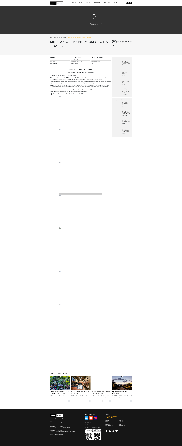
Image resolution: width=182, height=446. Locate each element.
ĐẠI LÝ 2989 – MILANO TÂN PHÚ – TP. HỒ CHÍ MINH (126, 112)
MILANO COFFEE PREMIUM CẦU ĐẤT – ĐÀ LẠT (79, 37)
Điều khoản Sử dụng (89, 422)
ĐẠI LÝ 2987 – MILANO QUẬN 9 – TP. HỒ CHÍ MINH (126, 130)
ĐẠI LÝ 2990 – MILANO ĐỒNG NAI (125, 103)
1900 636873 (111, 417)
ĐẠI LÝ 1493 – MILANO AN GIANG (125, 72)
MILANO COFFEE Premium (60, 37)
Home (51, 37)
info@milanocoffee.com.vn (55, 424)
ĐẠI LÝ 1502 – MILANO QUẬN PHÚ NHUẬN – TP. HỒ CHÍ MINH (126, 63)
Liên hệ (86, 424)
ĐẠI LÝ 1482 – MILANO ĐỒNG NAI (125, 81)
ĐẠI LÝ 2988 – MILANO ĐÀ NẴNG (126, 121)
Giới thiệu (87, 421)
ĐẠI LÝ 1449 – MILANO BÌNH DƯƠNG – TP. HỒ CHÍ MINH (125, 90)
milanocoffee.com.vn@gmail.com (57, 422)
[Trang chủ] (69, 3)
